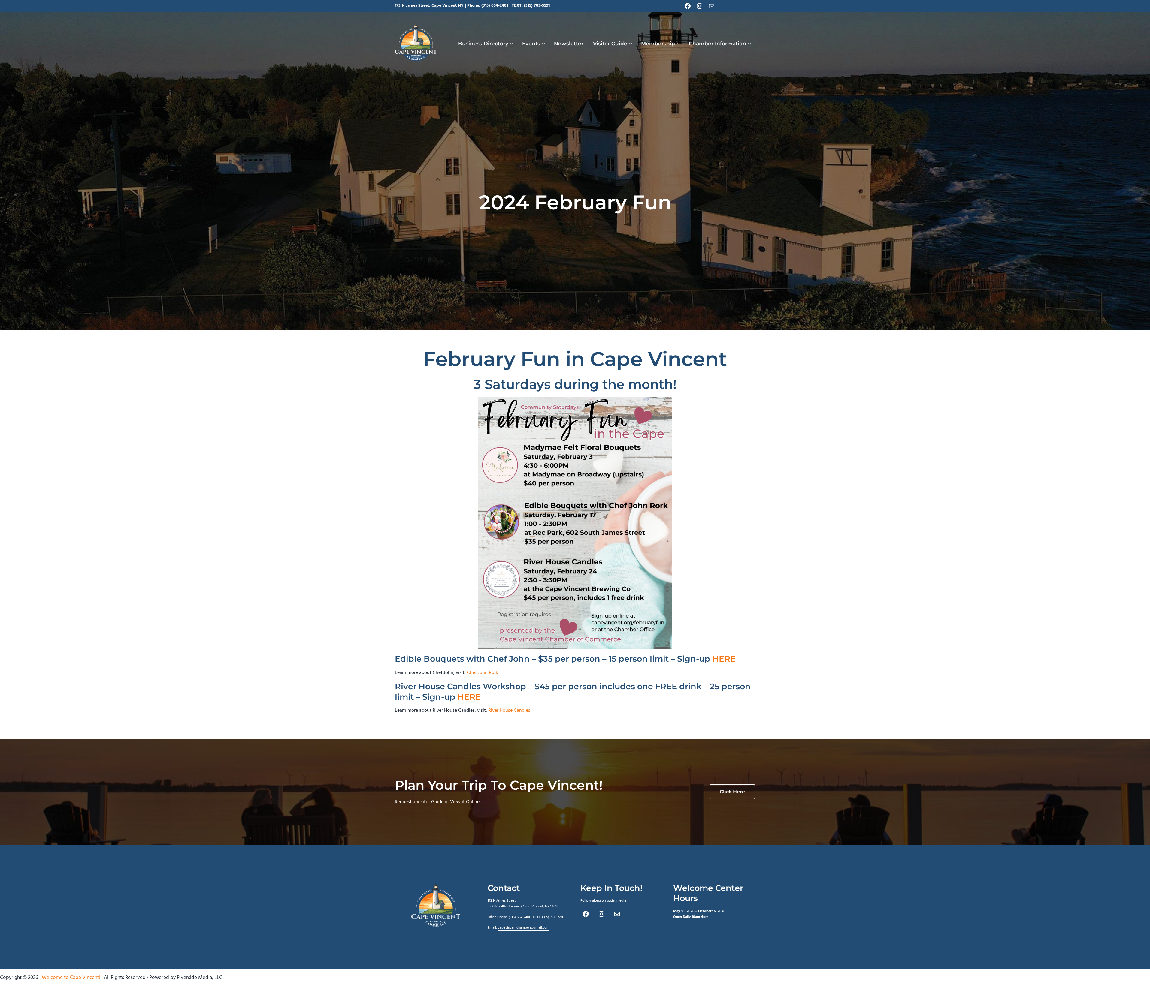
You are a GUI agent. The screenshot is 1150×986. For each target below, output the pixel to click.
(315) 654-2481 (494, 5)
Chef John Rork (482, 673)
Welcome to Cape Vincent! (71, 978)
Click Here (732, 792)
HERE (724, 659)
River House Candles (509, 710)
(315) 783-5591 (537, 5)
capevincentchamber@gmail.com (523, 928)
